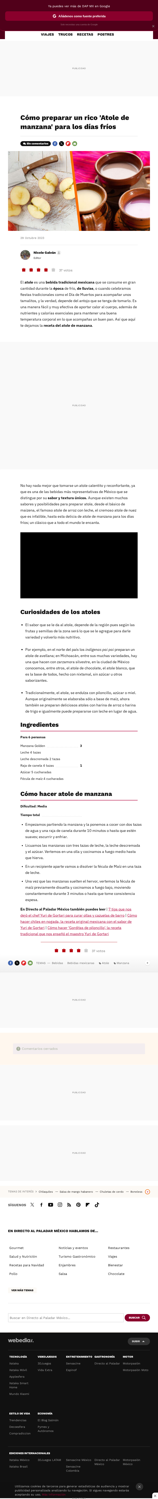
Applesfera (16, 1376)
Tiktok (97, 1204)
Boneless (136, 1191)
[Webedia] (21, 1340)
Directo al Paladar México (107, 1462)
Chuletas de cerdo (112, 1191)
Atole (105, 963)
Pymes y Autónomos (45, 1429)
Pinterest (78, 1204)
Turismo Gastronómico (77, 1256)
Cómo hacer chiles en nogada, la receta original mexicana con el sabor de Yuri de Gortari (78, 921)
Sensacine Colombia (73, 1468)
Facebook (54, 143)
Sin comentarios (37, 143)
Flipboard (68, 143)
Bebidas (57, 963)
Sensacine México (78, 1460)
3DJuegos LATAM (49, 1460)
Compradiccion (20, 1433)
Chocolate (116, 1274)
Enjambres (67, 1265)
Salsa (63, 1274)
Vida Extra (45, 1370)
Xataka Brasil (18, 1466)
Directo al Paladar (107, 1363)
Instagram (60, 1204)
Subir (136, 1341)
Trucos (65, 34)
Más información (54, 1494)
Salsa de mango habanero (77, 1191)
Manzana (123, 963)
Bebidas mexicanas (80, 963)
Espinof (71, 1370)
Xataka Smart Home (18, 1385)
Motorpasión (131, 1363)
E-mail (74, 143)
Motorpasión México (131, 1462)
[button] (46, 252)
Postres (106, 34)
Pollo (13, 1274)
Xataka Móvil (18, 1370)
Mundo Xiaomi (19, 1394)
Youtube (50, 1204)
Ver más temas (22, 1290)
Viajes (47, 34)
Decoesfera (17, 1426)
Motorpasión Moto (135, 1370)
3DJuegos (44, 1363)
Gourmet (16, 1248)
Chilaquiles (46, 1191)
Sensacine (73, 1363)
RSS (69, 1204)
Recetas (85, 34)
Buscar (134, 1317)
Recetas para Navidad (26, 1265)
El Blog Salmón (48, 1420)
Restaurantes (118, 1248)
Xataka (14, 1363)
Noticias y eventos (73, 1248)
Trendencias (17, 1420)
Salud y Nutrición (23, 1256)
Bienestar (115, 1265)
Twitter (61, 143)
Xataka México (19, 1460)
